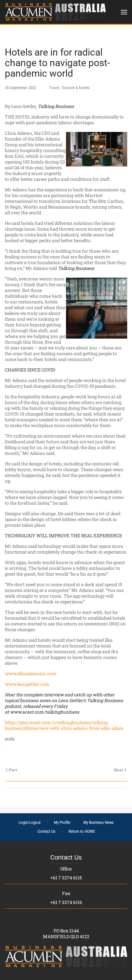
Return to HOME (82, 831)
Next (118, 770)
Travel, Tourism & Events (69, 87)
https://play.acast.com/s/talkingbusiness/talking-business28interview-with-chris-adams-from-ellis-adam (64, 725)
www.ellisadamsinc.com (30, 673)
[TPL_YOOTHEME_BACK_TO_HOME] (55, 12)
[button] (124, 12)
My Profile (62, 822)
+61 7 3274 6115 (66, 878)
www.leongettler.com (27, 684)
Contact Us (46, 831)
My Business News (98, 822)
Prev (13, 770)
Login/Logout (30, 822)
